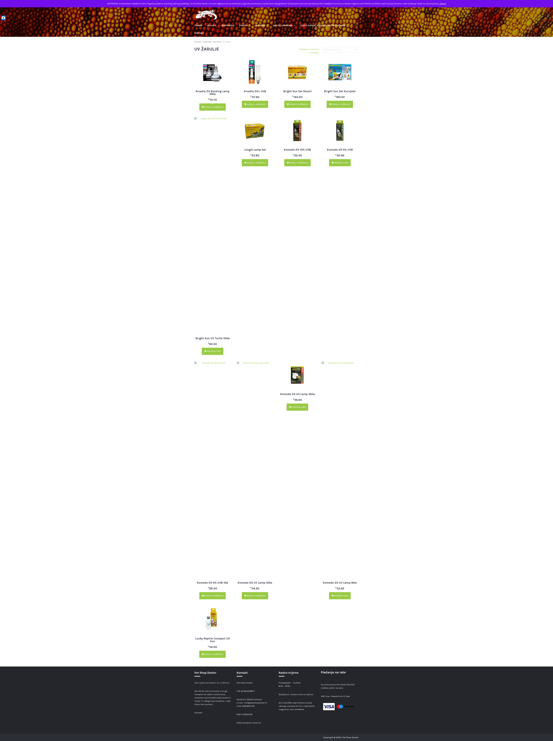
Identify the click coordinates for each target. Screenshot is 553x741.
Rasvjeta (217, 42)
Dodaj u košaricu (213, 107)
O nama (198, 25)
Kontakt (199, 33)
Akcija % (211, 25)
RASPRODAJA (227, 25)
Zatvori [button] (443, 3)
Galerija (261, 25)
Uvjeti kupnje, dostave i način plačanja (322, 25)
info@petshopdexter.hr (255, 702)
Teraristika (207, 42)
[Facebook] (3, 18)
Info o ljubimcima (283, 25)
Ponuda (243, 25)
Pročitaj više (213, 351)
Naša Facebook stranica (249, 722)
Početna (197, 42)
